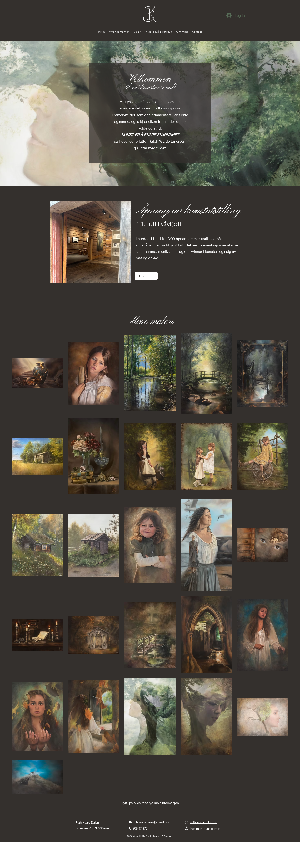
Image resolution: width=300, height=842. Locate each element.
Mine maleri (150, 321)
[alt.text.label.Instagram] (186, 822)
